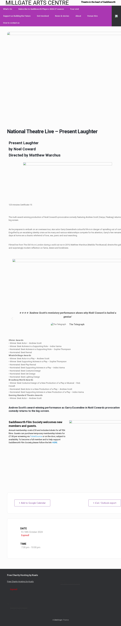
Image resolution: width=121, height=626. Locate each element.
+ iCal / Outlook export (104, 503)
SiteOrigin (58, 620)
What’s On (7, 9)
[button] (116, 16)
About (78, 16)
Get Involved (43, 16)
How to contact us (11, 23)
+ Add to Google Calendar (32, 503)
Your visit (74, 9)
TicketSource (36, 436)
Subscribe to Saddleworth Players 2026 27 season (41, 9)
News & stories (62, 16)
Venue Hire (92, 16)
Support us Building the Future (17, 16)
